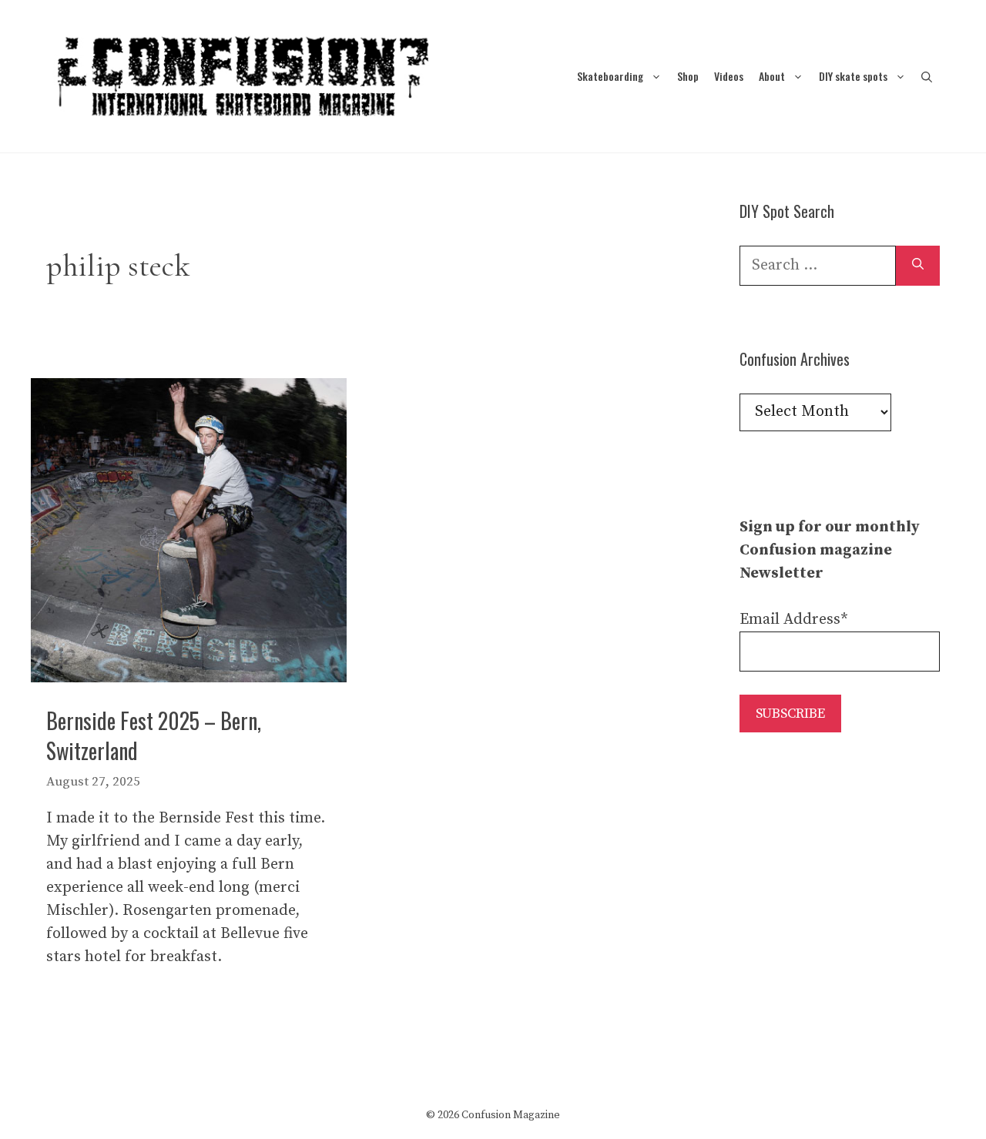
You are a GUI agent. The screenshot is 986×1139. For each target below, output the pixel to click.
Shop (688, 76)
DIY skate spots (853, 76)
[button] (927, 75)
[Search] (918, 266)
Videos (728, 76)
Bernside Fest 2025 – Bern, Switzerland (153, 735)
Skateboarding (610, 76)
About (772, 76)
